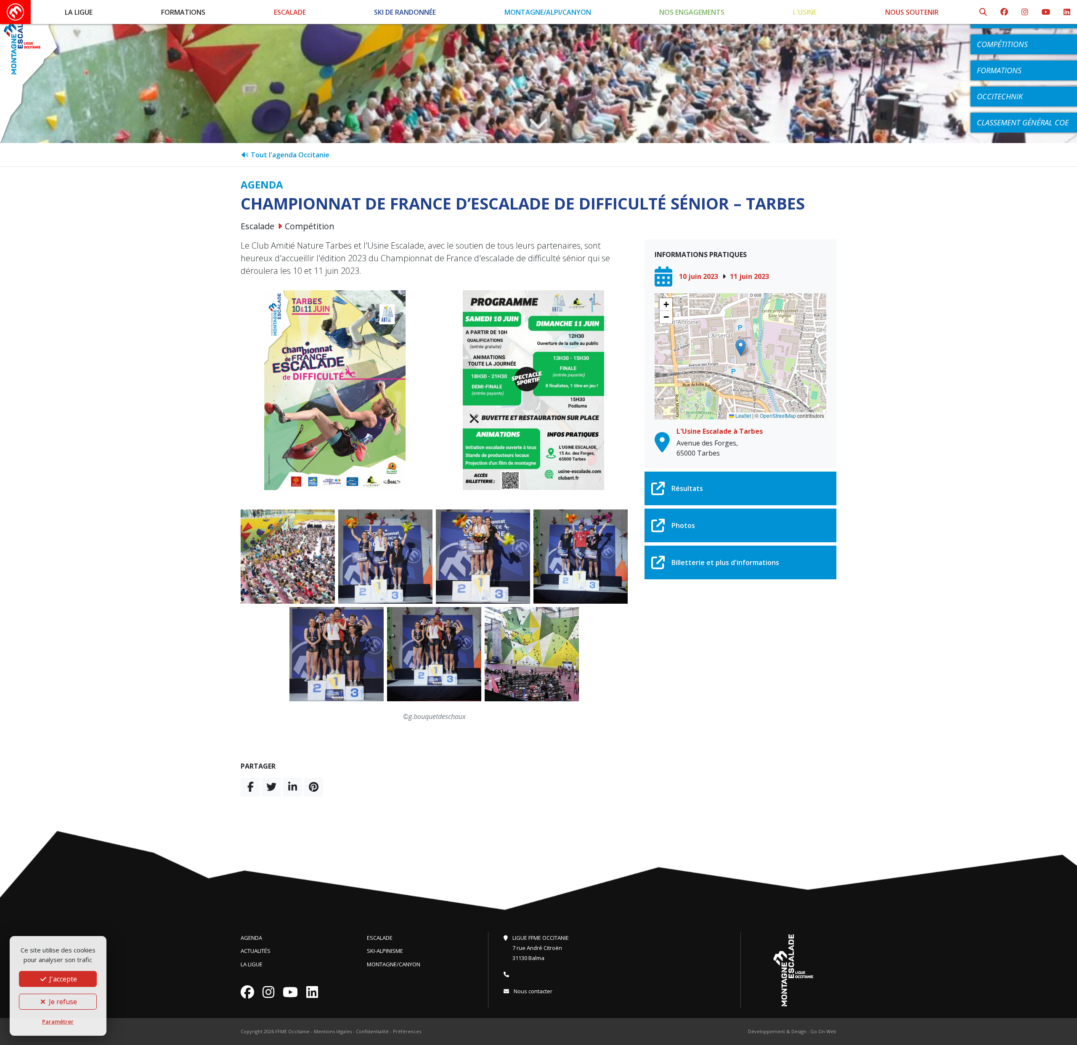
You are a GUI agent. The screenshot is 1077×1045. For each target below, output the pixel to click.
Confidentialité (372, 1031)
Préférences (407, 1031)
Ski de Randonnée (405, 12)
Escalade (290, 12)
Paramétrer (58, 1021)
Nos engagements (691, 12)
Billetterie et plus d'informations (725, 562)
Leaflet (742, 415)
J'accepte (62, 979)
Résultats (687, 488)
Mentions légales (333, 1031)
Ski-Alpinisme (385, 951)
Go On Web (823, 1031)
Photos (683, 525)
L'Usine (805, 12)
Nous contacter (532, 991)
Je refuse (62, 1001)
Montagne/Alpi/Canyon (547, 12)
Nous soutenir (912, 12)
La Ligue (79, 12)
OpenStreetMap (778, 415)
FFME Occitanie (292, 1031)
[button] (740, 347)
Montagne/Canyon (393, 964)
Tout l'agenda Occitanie (289, 154)
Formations (183, 12)
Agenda (251, 938)
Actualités (256, 951)
